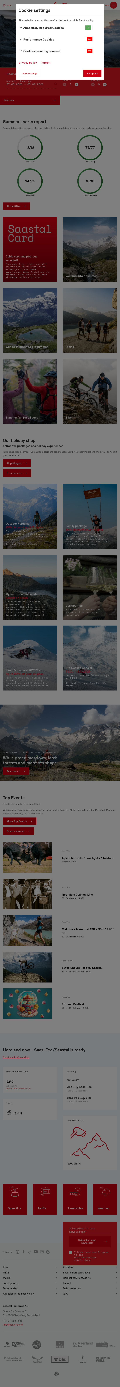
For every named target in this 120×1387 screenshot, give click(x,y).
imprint (45, 62)
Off (89, 39)
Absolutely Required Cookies (43, 27)
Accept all (92, 73)
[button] (88, 27)
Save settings (29, 73)
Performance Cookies (38, 39)
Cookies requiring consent (41, 51)
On (88, 27)
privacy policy (28, 62)
